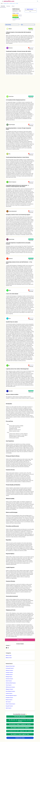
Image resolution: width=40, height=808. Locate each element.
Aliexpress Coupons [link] (9, 670)
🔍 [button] (37, 1)
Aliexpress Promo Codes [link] (10, 666)
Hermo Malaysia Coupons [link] (10, 691)
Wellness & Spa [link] (6, 3)
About (13, 6)
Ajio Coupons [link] (8, 701)
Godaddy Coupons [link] (9, 674)
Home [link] (2, 3)
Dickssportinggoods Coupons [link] (11, 695)
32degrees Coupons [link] (9, 689)
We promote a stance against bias (20, 734)
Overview (3, 6)
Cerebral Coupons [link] (9, 693)
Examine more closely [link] (20, 737)
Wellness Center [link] (12, 3)
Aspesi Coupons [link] (9, 680)
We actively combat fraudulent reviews (20, 724)
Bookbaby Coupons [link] (9, 697)
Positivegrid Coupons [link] (10, 668)
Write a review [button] (20, 639)
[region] (20, 84)
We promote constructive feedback (20, 727)
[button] (2, 1)
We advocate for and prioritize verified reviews (20, 720)
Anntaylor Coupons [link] (9, 672)
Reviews (8, 6)
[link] (7, 11)
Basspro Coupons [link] (9, 699)
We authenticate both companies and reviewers (20, 731)
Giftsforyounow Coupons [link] (10, 687)
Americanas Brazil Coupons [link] (11, 682)
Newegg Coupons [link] (9, 676)
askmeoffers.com (9, 1)
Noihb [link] (17, 3)
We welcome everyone (20, 716)
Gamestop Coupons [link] (9, 678)
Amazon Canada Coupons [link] (10, 703)
